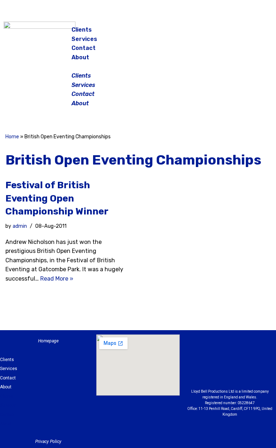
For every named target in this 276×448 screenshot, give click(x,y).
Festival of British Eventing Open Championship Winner (57, 198)
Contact (84, 48)
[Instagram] (241, 32)
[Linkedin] (259, 355)
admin (20, 226)
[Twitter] (259, 32)
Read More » (56, 278)
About (80, 57)
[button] (138, 66)
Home (12, 137)
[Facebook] (223, 32)
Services (84, 39)
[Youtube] (230, 373)
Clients (82, 29)
